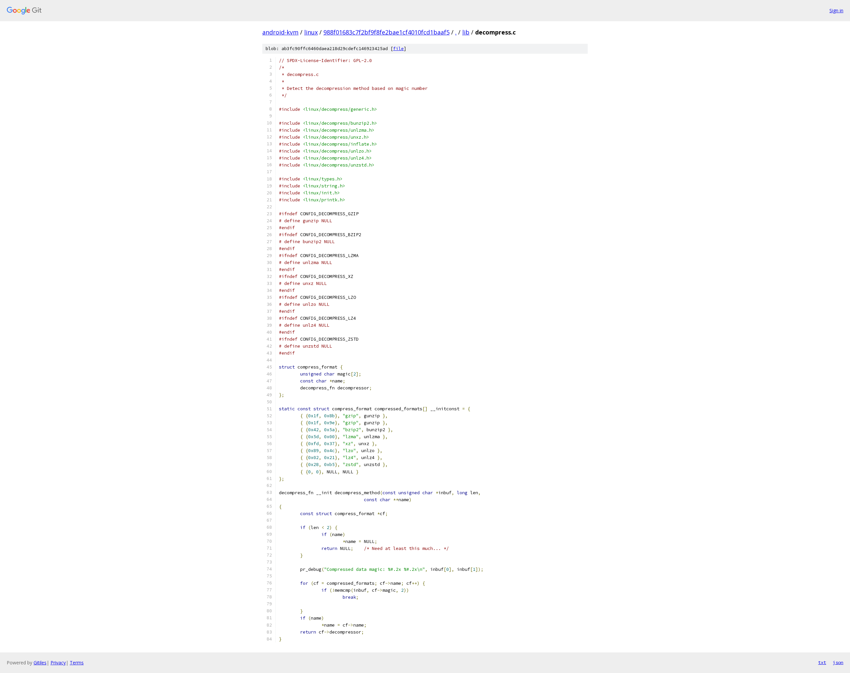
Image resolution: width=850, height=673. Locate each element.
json (838, 662)
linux (311, 32)
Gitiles (40, 662)
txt (822, 662)
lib (465, 32)
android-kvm (280, 32)
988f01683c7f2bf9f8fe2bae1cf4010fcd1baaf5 (386, 32)
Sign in (836, 10)
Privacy (58, 662)
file (398, 48)
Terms (77, 662)
